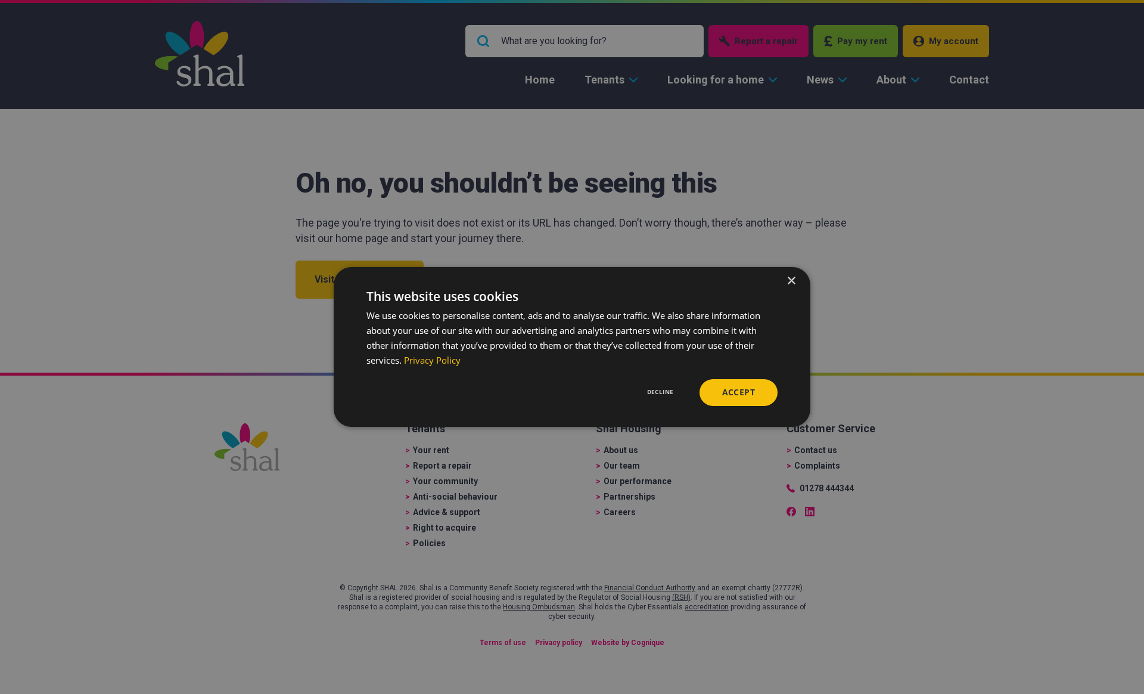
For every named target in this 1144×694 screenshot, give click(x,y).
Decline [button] (660, 392)
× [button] (790, 281)
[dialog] (572, 347)
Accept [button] (738, 392)
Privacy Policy (432, 360)
